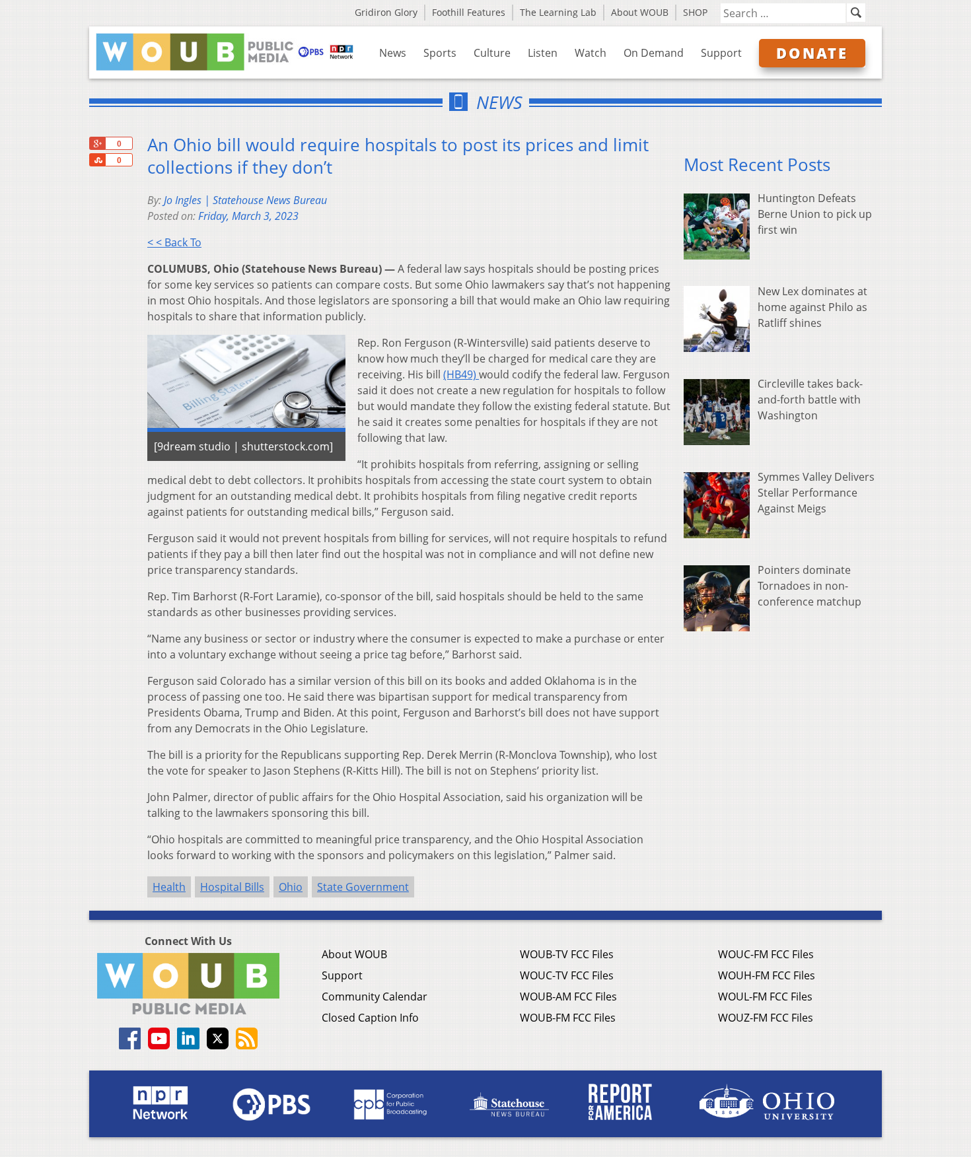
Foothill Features (468, 12)
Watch (590, 53)
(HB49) (461, 374)
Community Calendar (374, 996)
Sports (439, 53)
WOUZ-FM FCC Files (765, 1017)
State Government (363, 887)
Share (97, 159)
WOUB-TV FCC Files (567, 954)
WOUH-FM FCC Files (766, 975)
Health (169, 887)
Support (721, 53)
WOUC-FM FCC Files (766, 954)
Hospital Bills (232, 887)
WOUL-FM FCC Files (765, 996)
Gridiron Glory (386, 12)
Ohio (291, 887)
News (392, 53)
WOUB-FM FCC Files (568, 1017)
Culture (492, 53)
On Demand (654, 53)
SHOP (695, 12)
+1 (97, 143)
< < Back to (174, 242)
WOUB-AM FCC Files (568, 996)
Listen (542, 53)
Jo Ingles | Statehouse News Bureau (245, 200)
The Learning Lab (558, 12)
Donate (812, 53)
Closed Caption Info (370, 1017)
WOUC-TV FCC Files (567, 975)
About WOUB (639, 12)
